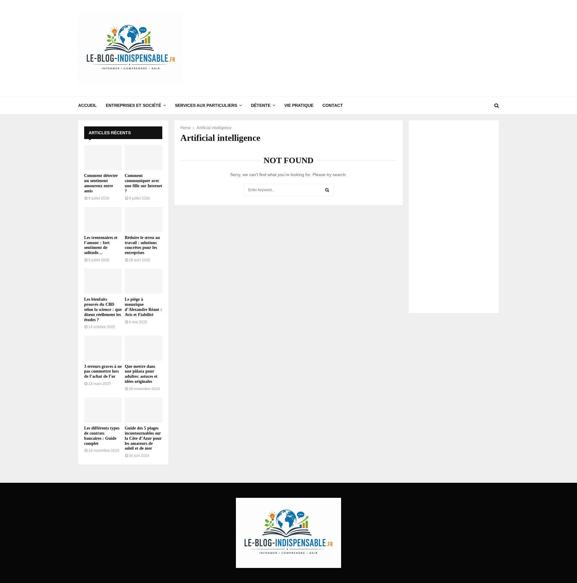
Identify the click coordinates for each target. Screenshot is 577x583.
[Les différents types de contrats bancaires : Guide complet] (103, 410)
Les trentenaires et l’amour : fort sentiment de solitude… (101, 245)
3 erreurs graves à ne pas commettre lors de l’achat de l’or (103, 371)
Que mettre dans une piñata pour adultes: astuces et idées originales (141, 374)
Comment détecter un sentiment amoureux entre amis (101, 183)
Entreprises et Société (133, 105)
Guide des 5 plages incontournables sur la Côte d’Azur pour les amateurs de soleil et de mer (143, 438)
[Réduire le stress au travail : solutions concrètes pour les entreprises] (143, 219)
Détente (260, 105)
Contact (332, 105)
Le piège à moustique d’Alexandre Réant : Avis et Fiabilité (143, 307)
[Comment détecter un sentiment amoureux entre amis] (103, 157)
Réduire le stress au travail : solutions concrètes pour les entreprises (142, 245)
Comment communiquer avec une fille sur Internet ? (143, 183)
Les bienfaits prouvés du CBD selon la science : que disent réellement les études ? (103, 309)
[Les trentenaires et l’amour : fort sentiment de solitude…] (103, 219)
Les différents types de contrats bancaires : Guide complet (101, 435)
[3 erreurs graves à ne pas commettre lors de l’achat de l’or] (103, 348)
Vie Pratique (298, 105)
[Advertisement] (389, 48)
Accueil (87, 105)
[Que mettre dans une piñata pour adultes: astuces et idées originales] (143, 348)
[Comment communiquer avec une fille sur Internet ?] (143, 157)
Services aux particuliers (206, 105)
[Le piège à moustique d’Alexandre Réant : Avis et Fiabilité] (143, 281)
